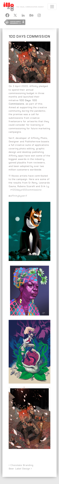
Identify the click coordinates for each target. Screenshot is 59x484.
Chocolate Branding (21, 465)
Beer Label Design (20, 468)
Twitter (15, 15)
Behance (31, 15)
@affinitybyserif (18, 195)
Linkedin (23, 15)
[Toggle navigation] (52, 6)
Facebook (7, 15)
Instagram (39, 15)
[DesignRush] (14, 23)
